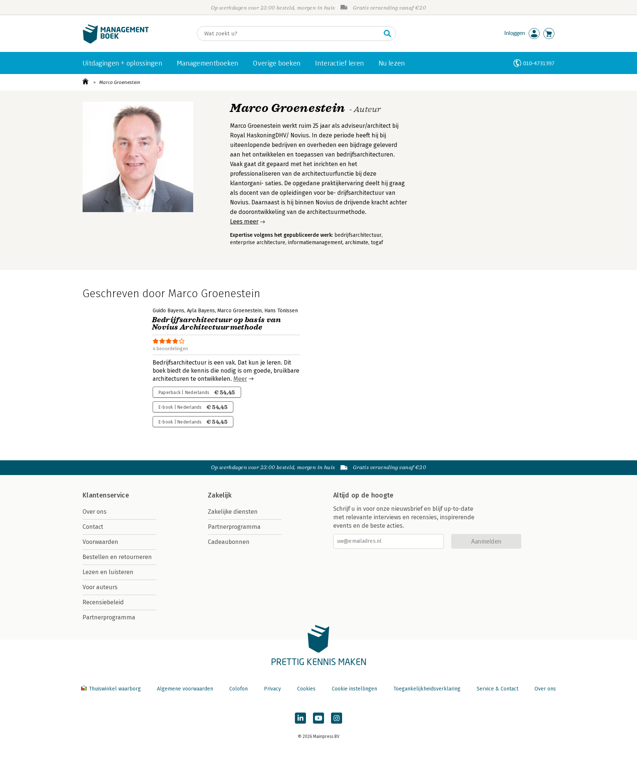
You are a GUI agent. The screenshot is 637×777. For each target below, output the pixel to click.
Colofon (238, 689)
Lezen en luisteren (108, 572)
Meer (240, 378)
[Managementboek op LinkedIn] (300, 718)
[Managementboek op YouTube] (318, 718)
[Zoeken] (387, 33)
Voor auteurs (100, 587)
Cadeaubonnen (229, 541)
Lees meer (244, 221)
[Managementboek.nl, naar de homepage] (116, 42)
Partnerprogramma (109, 617)
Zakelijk (220, 495)
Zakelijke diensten (233, 511)
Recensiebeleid (103, 602)
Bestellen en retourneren (117, 556)
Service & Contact (497, 689)
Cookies (306, 689)
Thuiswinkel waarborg (114, 689)
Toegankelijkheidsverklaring (426, 689)
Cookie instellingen (354, 689)
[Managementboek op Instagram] (336, 718)
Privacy (272, 689)
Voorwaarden (100, 541)
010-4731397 (538, 63)
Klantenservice (106, 495)
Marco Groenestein (119, 82)
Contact (93, 526)
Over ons (95, 511)
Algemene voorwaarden (185, 689)
